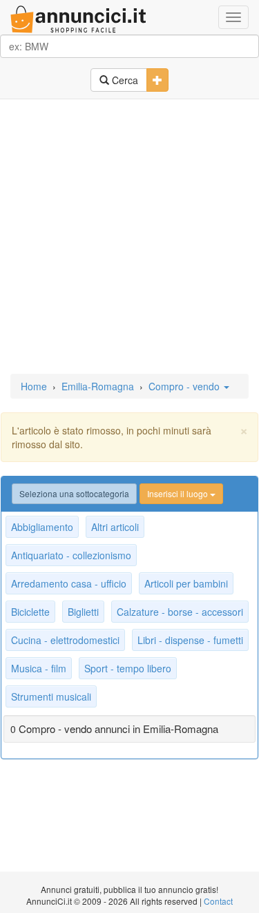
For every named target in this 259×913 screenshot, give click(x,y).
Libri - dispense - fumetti (190, 640)
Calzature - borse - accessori (180, 612)
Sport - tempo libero (127, 668)
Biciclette (30, 612)
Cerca (123, 80)
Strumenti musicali (51, 696)
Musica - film (38, 668)
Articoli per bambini (186, 583)
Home (34, 386)
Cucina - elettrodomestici (65, 640)
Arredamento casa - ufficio (68, 583)
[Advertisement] (129, 237)
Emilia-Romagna (97, 386)
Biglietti (83, 612)
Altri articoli (115, 527)
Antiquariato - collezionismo (71, 555)
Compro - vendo (185, 386)
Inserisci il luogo (178, 493)
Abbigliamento (42, 527)
